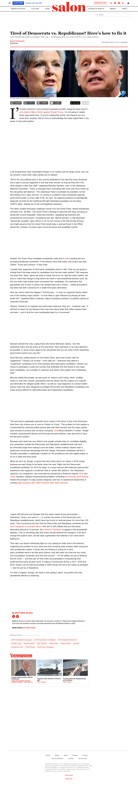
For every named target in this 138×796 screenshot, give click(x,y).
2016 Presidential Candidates (44, 640)
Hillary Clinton (65, 643)
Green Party (53, 643)
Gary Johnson (42, 643)
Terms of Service (57, 758)
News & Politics (18, 9)
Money (113, 9)
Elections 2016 (29, 643)
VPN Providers (69, 775)
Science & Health (96, 9)
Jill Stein (76, 643)
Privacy (85, 755)
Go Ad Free (82, 758)
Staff (65, 755)
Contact (75, 755)
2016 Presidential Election (67, 640)
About (57, 755)
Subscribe (18, 3)
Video (124, 9)
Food (47, 9)
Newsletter (100, 3)
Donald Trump (16, 643)
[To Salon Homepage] (69, 7)
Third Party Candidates (45, 647)
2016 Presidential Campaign (21, 640)
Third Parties (30, 647)
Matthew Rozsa (18, 41)
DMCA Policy (69, 778)
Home (48, 755)
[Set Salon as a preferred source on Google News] (75, 103)
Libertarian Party (17, 647)
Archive (71, 758)
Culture (35, 9)
